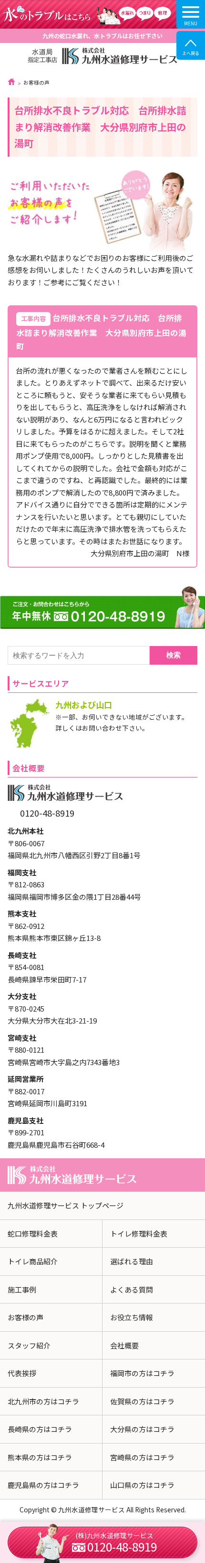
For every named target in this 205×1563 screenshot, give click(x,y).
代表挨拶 (22, 1373)
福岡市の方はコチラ (142, 1373)
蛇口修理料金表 (33, 1234)
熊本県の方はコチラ (40, 1457)
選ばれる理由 (131, 1261)
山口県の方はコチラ (142, 1485)
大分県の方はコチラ (142, 1429)
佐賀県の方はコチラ (142, 1401)
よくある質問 (131, 1289)
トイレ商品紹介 (33, 1261)
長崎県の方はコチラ (40, 1429)
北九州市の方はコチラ (43, 1401)
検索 (173, 655)
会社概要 (124, 1345)
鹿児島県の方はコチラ (43, 1485)
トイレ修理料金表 (138, 1234)
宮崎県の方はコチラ (142, 1457)
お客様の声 (25, 1317)
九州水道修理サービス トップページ (65, 1205)
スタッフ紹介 (29, 1345)
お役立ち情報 (131, 1317)
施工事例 (22, 1289)
